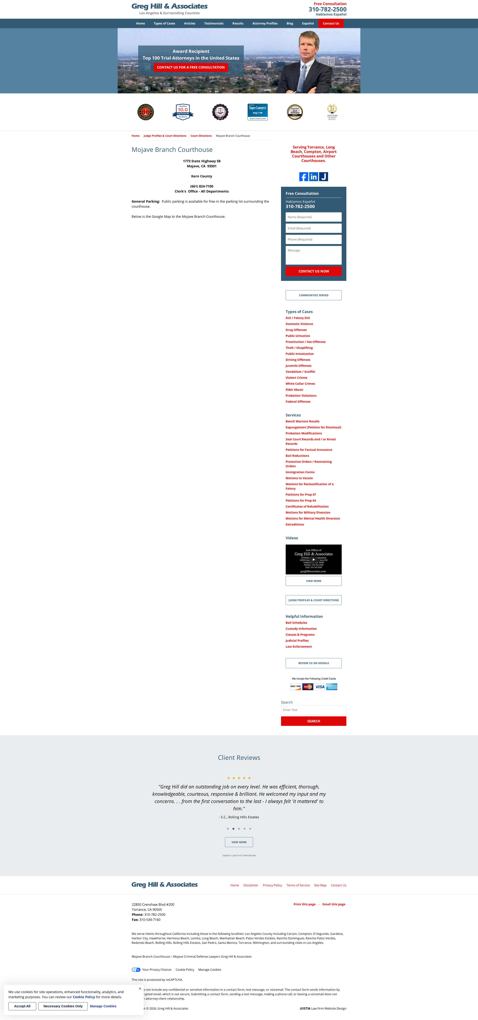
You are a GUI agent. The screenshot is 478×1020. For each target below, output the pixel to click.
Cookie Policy (185, 970)
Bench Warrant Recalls (302, 421)
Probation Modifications (304, 433)
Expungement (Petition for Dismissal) (313, 427)
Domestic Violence (299, 324)
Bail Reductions (297, 456)
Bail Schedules (296, 623)
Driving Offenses (298, 360)
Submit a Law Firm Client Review (239, 855)
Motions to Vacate (299, 478)
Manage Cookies (209, 970)
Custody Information (301, 629)
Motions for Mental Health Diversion (313, 518)
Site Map (320, 885)
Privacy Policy (272, 885)
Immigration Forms (300, 472)
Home (140, 23)
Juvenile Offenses (298, 366)
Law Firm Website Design (323, 1008)
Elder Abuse (294, 389)
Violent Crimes (296, 378)
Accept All (22, 1006)
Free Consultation (302, 193)
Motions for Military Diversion (308, 512)
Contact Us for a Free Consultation (191, 67)
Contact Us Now (314, 271)
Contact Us (331, 23)
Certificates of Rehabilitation (307, 506)
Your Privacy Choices (157, 970)
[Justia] (323, 176)
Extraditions (295, 524)
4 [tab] (244, 829)
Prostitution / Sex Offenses (306, 342)
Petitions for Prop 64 (301, 500)
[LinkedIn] (313, 176)
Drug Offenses (296, 330)
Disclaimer (250, 885)
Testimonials (214, 23)
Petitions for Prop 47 (301, 494)
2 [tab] (233, 829)
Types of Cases (164, 23)
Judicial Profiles (297, 640)
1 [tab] (228, 829)
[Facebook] (303, 176)
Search (313, 721)
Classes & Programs (300, 635)
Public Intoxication (300, 354)
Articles (189, 23)
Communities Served (313, 295)
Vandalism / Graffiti (300, 372)
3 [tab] (239, 829)
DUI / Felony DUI (298, 318)
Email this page (333, 904)
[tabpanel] (239, 797)
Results (237, 23)
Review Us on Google (313, 663)
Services (293, 415)
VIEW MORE (313, 581)
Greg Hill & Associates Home (170, 9)
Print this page (305, 904)
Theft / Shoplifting (299, 348)
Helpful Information (304, 616)
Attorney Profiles (265, 23)
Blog (290, 23)
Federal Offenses (298, 401)
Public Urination (298, 336)
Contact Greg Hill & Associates (327, 9)
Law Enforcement (299, 646)
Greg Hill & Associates (173, 1008)
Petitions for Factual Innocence (309, 450)
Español (308, 23)
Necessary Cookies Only (63, 1006)
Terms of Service (298, 885)
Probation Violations (301, 395)
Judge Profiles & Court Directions (314, 600)
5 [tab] (250, 829)
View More (239, 842)
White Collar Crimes (300, 384)
